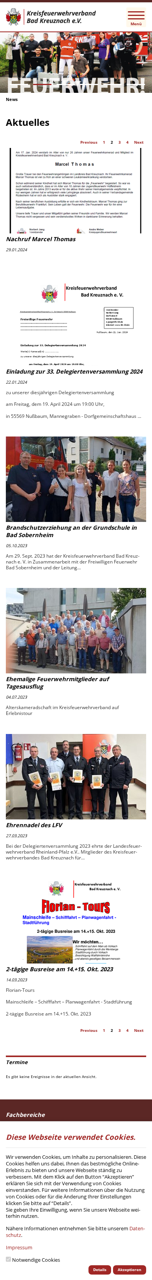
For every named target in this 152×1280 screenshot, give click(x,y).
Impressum (19, 1247)
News (12, 99)
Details (99, 1269)
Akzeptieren (129, 1269)
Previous (88, 142)
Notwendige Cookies (36, 1260)
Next (138, 142)
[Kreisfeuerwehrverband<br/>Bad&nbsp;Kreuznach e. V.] (76, 17)
